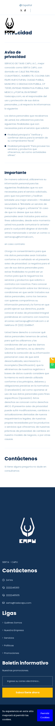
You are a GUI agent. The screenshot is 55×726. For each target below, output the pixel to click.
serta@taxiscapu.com (18, 602)
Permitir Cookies (45, 715)
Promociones (11, 653)
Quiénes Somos (13, 622)
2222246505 (13, 595)
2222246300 (12, 587)
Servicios (9, 637)
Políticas (9, 645)
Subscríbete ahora (27, 692)
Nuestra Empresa (14, 630)
